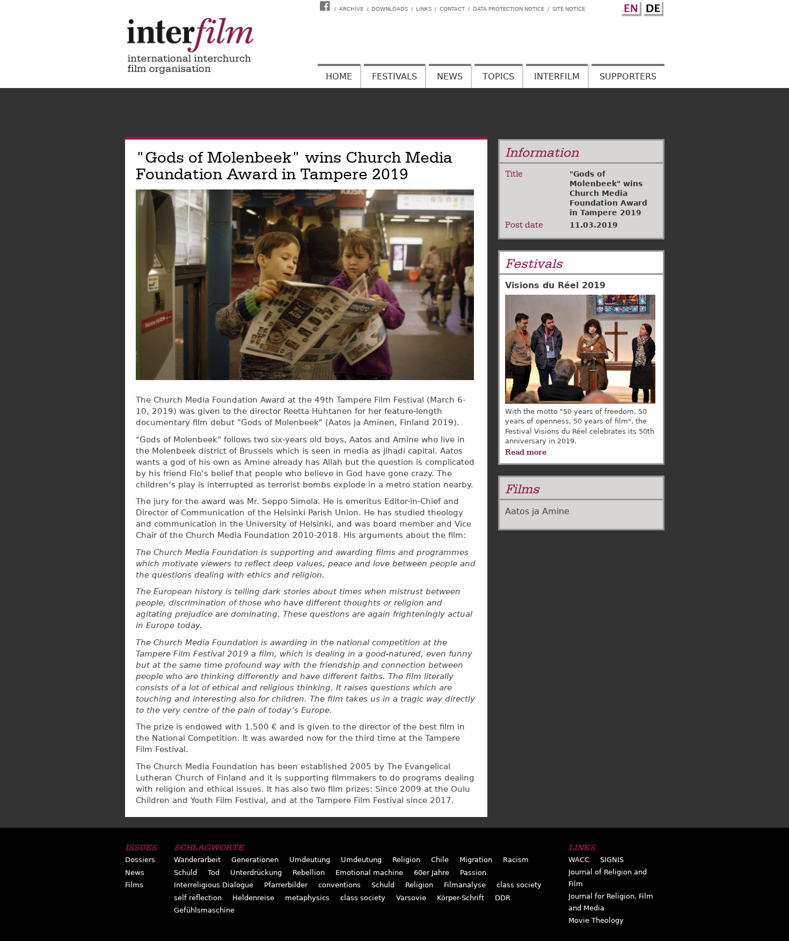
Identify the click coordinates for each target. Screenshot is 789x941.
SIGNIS (612, 860)
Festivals (394, 76)
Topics (498, 76)
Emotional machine (369, 873)
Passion (473, 873)
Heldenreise (253, 898)
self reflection (198, 898)
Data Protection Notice (508, 9)
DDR (502, 898)
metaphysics (307, 898)
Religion (406, 860)
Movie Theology (596, 920)
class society (519, 885)
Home (339, 76)
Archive (351, 9)
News (450, 76)
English (630, 7)
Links (424, 9)
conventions (339, 885)
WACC (578, 860)
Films (134, 885)
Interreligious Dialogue (213, 885)
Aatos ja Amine (537, 511)
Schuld (185, 873)
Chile (440, 860)
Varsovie (411, 898)
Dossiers (140, 860)
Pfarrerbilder (286, 885)
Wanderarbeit (197, 860)
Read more (525, 452)
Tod (214, 873)
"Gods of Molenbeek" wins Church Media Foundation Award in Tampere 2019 (608, 193)
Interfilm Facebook (326, 6)
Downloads (389, 9)
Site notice (568, 9)
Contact (452, 9)
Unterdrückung (256, 873)
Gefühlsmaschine (204, 910)
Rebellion (309, 873)
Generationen (255, 860)
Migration (475, 860)
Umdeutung (309, 860)
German (652, 7)
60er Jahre (431, 873)
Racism (516, 860)
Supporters (628, 76)
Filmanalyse (465, 885)
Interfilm (557, 76)
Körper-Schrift (460, 898)
